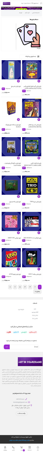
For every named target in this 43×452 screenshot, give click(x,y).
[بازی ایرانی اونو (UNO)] (11, 260)
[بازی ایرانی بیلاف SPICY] (31, 260)
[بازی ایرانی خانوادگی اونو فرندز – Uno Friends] (11, 149)
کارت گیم (27, 13)
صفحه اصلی (35, 13)
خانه (35, 309)
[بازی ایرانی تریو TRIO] (31, 188)
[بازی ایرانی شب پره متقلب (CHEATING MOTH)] (31, 111)
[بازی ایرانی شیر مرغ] (11, 72)
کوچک (20, 13)
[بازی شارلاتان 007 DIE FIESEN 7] (31, 224)
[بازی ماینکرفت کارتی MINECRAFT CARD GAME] (31, 149)
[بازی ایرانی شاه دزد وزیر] (11, 188)
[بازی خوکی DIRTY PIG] (11, 224)
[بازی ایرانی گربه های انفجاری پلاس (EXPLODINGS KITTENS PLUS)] (31, 72)
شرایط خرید (21, 309)
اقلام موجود (35, 312)
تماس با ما (35, 318)
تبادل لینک (35, 315)
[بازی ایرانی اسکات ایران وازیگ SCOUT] (11, 111)
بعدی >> (37, 291)
